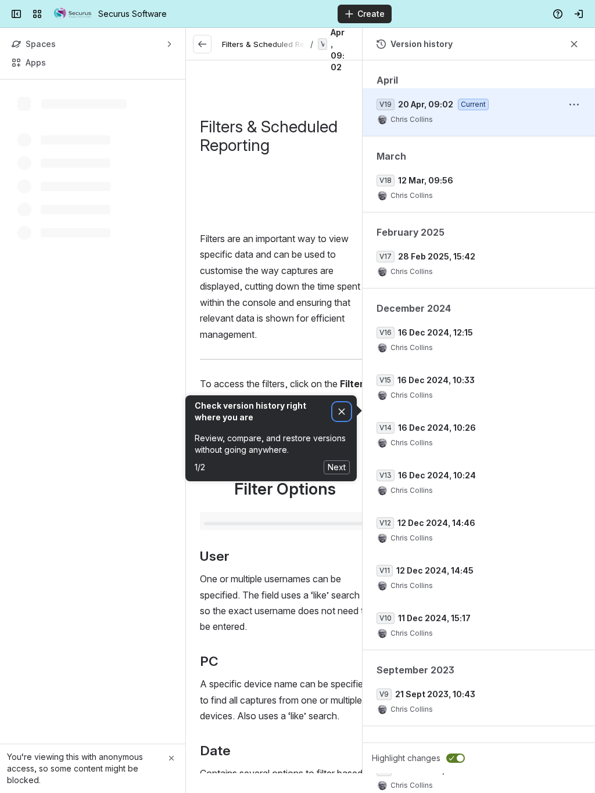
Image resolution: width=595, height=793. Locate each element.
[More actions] (574, 104)
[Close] (171, 758)
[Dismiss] (342, 411)
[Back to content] (202, 44)
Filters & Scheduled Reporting (276, 44)
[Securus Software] (72, 14)
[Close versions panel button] (574, 44)
